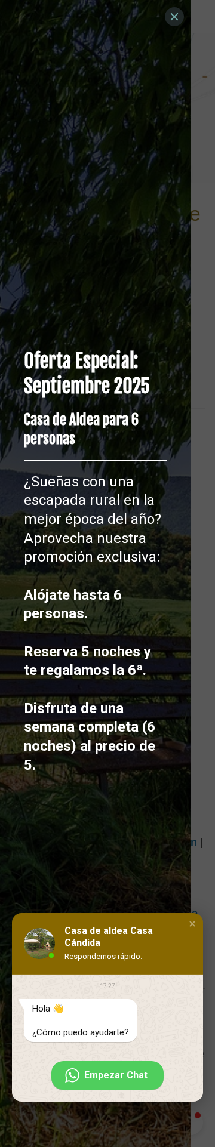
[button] (192, 924)
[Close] (174, 16)
